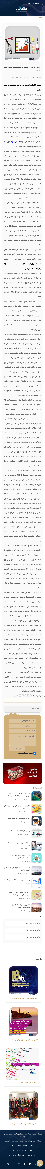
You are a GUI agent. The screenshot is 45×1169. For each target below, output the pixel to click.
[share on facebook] (27, 696)
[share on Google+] (22, 696)
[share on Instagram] (25, 696)
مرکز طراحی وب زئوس (32, 923)
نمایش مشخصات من (25, 753)
